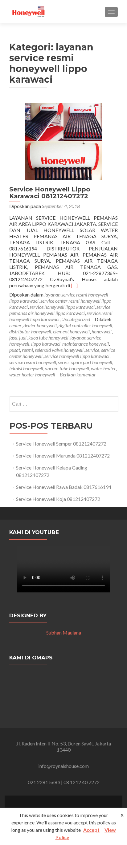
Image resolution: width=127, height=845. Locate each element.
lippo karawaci (45, 344)
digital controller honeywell (85, 325)
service (92, 350)
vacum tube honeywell (67, 368)
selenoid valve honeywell (59, 350)
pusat (14, 350)
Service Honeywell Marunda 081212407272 (63, 455)
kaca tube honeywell (48, 337)
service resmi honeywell (32, 362)
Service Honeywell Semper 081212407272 (61, 443)
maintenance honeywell (85, 344)
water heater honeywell (32, 374)
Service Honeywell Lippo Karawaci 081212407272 (49, 193)
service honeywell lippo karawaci (62, 307)
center (15, 325)
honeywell (102, 331)
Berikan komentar (78, 374)
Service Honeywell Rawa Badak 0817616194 (63, 487)
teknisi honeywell (26, 368)
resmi (27, 350)
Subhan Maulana (63, 632)
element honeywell (71, 331)
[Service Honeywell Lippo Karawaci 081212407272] (63, 140)
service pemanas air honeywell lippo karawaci (59, 310)
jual (23, 337)
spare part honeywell (91, 362)
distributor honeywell (30, 331)
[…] (74, 285)
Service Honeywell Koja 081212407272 (58, 499)
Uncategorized (75, 319)
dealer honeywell (40, 325)
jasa (13, 337)
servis (63, 362)
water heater (103, 368)
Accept (91, 830)
